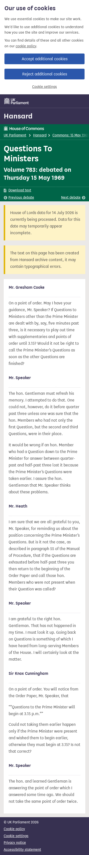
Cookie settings (44, 87)
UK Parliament (15, 135)
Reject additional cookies (44, 74)
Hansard (18, 116)
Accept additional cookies (44, 59)
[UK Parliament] (16, 101)
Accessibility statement (22, 850)
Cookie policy (14, 829)
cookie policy (26, 46)
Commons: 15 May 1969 (70, 135)
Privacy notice (15, 843)
